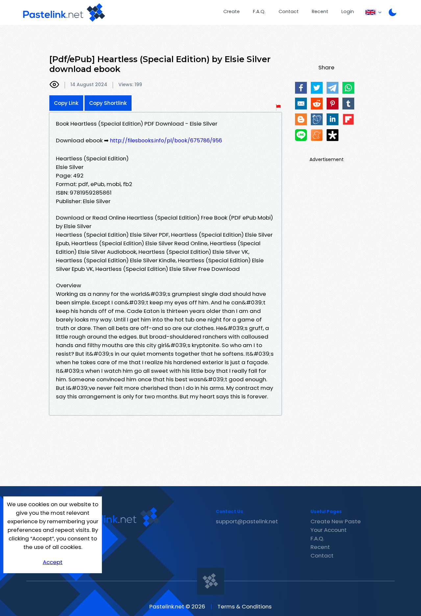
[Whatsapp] (348, 88)
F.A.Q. (259, 11)
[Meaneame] (317, 135)
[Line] (301, 135)
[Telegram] (332, 88)
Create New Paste (335, 521)
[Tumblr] (348, 103)
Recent (320, 11)
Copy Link (66, 103)
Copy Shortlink (108, 103)
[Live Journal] (317, 119)
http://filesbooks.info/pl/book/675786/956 (166, 140)
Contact (289, 11)
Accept (52, 562)
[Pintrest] (332, 103)
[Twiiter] (317, 88)
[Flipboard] (348, 119)
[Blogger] (301, 119)
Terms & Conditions (244, 606)
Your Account (328, 530)
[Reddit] (317, 103)
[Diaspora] (332, 135)
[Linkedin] (332, 119)
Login (347, 11)
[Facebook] (301, 88)
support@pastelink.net (247, 521)
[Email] (301, 103)
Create (231, 11)
